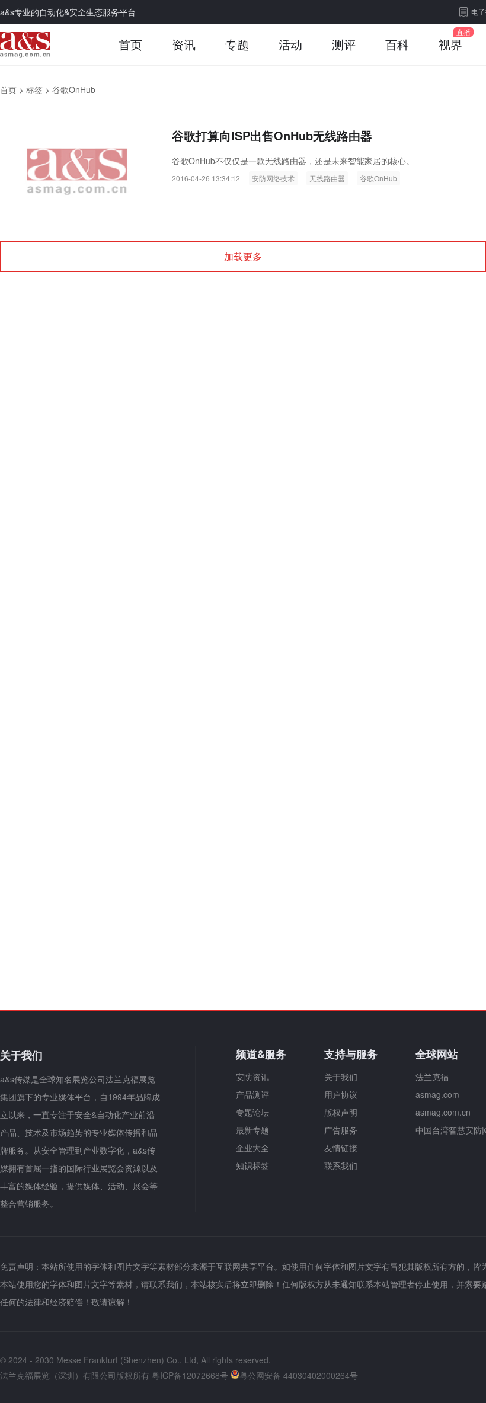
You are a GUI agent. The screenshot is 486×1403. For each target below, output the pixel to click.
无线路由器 (327, 178)
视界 (450, 44)
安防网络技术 (273, 178)
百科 (397, 44)
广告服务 (340, 1130)
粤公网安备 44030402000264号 (298, 1375)
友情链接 (340, 1148)
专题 (237, 44)
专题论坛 (252, 1112)
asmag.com (437, 1094)
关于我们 (340, 1076)
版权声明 (340, 1112)
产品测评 (252, 1094)
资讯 (184, 44)
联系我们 (340, 1165)
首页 (130, 44)
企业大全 (252, 1148)
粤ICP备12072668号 (190, 1375)
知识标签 (252, 1165)
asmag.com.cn (443, 1112)
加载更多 (243, 256)
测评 (344, 44)
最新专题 (252, 1130)
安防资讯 (252, 1076)
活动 (290, 44)
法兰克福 (432, 1076)
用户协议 (340, 1094)
